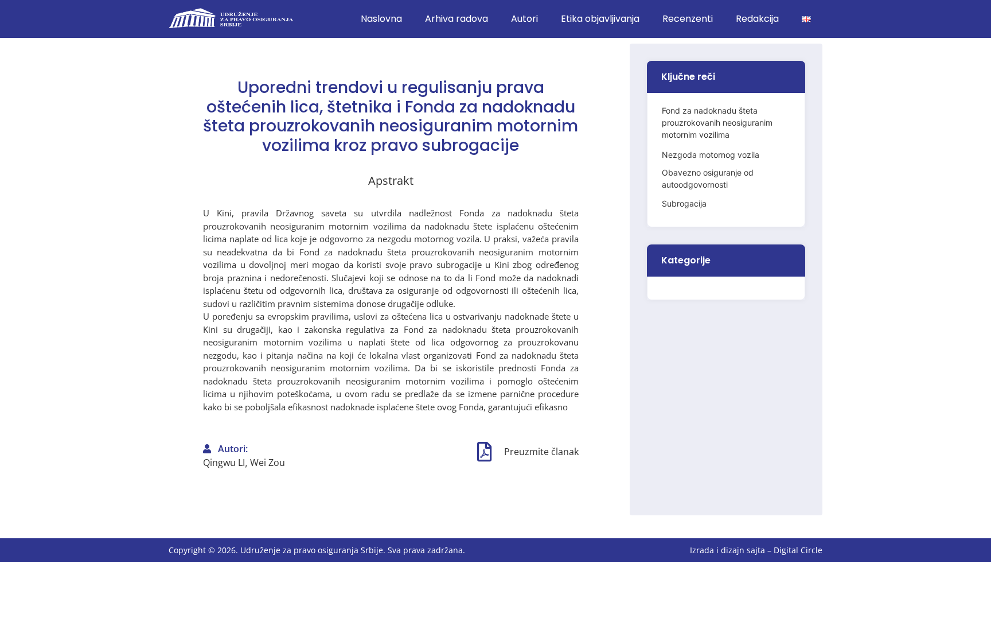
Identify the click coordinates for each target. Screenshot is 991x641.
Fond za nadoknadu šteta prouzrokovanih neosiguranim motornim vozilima (717, 122)
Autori (524, 18)
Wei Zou (267, 462)
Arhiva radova (456, 18)
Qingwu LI (224, 462)
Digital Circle (798, 550)
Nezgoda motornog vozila (710, 155)
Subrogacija (684, 203)
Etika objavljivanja (600, 18)
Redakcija (757, 18)
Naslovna (381, 18)
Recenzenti (687, 18)
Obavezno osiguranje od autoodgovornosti (708, 178)
